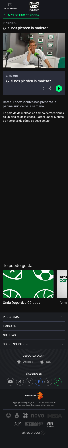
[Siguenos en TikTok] (20, 382)
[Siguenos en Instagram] (29, 382)
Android (27, 362)
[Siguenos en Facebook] (39, 382)
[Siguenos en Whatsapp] (57, 382)
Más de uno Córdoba (23, 15)
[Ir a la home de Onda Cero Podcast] (34, 6)
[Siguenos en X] (48, 382)
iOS (48, 362)
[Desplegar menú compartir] (42, 88)
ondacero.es (10, 8)
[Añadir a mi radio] (49, 88)
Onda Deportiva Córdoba (21, 302)
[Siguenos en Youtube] (10, 382)
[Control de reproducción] (59, 88)
